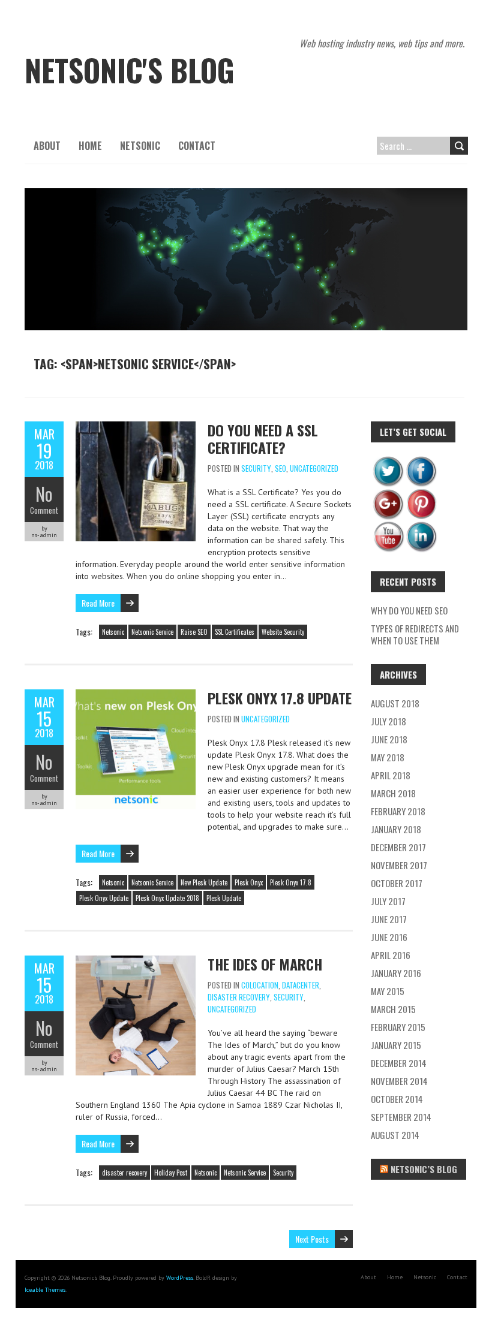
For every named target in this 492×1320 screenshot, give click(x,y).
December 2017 (398, 847)
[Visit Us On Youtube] (387, 526)
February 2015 (398, 1026)
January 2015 (396, 1044)
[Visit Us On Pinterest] (421, 493)
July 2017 (388, 901)
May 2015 (387, 990)
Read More (98, 602)
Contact (196, 145)
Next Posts (312, 1238)
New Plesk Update (204, 882)
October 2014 (397, 1098)
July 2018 (388, 721)
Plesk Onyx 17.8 (290, 882)
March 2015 (393, 1008)
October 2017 (396, 883)
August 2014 (395, 1134)
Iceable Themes (45, 1290)
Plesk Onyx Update (103, 898)
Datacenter (300, 985)
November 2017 (399, 865)
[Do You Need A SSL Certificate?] (136, 427)
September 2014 (401, 1116)
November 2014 (399, 1080)
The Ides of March (265, 964)
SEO (280, 468)
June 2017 (389, 919)
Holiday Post (170, 1172)
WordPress (179, 1278)
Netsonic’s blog (424, 1169)
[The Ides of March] (136, 961)
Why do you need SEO (409, 610)
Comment (44, 510)
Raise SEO (194, 632)
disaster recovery (124, 1172)
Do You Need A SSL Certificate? (263, 438)
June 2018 (389, 739)
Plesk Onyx (249, 882)
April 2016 (390, 955)
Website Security (283, 632)
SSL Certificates (234, 632)
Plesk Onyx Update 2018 (167, 898)
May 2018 (387, 757)
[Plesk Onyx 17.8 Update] (136, 695)
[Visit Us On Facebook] (421, 460)
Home (90, 145)
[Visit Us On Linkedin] (421, 526)
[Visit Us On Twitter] (387, 460)
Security (256, 468)
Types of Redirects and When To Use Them (415, 634)
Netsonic (140, 145)
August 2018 (395, 703)
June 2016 (389, 937)
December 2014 (399, 1062)
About (47, 145)
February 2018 (398, 811)
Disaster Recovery (239, 997)
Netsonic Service (152, 632)
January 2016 (396, 973)
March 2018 (393, 793)
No (44, 493)
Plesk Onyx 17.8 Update (280, 698)
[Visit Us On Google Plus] (387, 493)
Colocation (259, 985)
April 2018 (390, 775)
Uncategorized (314, 468)
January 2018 (396, 829)
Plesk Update (223, 898)
